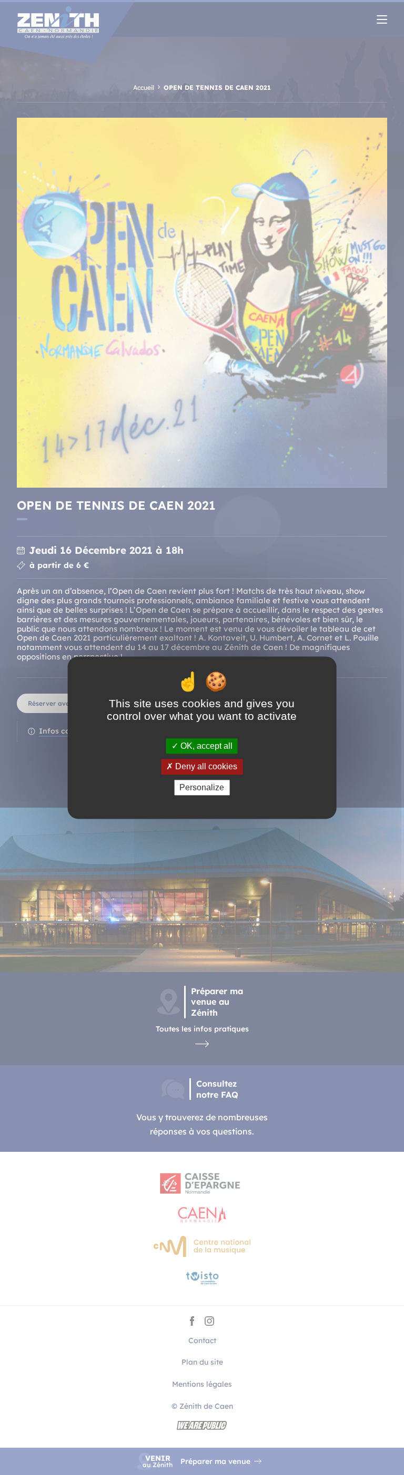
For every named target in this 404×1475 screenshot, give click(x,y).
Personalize (201, 787)
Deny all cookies (205, 766)
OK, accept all (205, 746)
